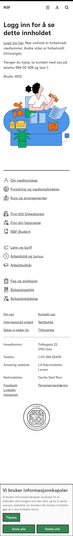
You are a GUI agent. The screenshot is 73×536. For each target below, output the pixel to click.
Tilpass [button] (11, 517)
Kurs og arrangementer (29, 198)
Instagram (11, 395)
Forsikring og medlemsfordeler (35, 189)
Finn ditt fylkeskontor (27, 214)
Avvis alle (19, 529)
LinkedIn (10, 390)
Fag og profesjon (24, 281)
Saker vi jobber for (16, 330)
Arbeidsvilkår (21, 265)
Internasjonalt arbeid (18, 322)
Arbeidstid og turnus (27, 256)
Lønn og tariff (21, 247)
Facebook (10, 385)
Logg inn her (13, 43)
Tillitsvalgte (46, 330)
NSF (7, 7)
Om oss (9, 314)
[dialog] (36, 510)
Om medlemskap (24, 180)
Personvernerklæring (53, 385)
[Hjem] (36, 429)
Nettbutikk (46, 322)
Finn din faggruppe (26, 222)
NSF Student (21, 231)
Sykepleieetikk (22, 290)
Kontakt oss (46, 314)
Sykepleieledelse (24, 298)
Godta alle (52, 529)
